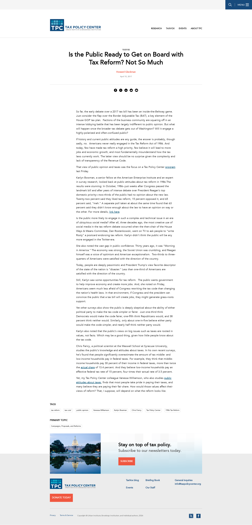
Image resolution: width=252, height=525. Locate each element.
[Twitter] (191, 517)
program (170, 167)
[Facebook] (198, 517)
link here (114, 212)
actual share (88, 367)
